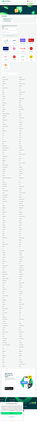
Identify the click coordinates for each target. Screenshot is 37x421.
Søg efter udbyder (10, 35)
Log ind (1, 401)
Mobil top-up (21, 401)
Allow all (11, 413)
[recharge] (13, 1)
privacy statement (19, 410)
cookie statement (12, 410)
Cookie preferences (12, 416)
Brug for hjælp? (12, 401)
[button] (30, 1)
